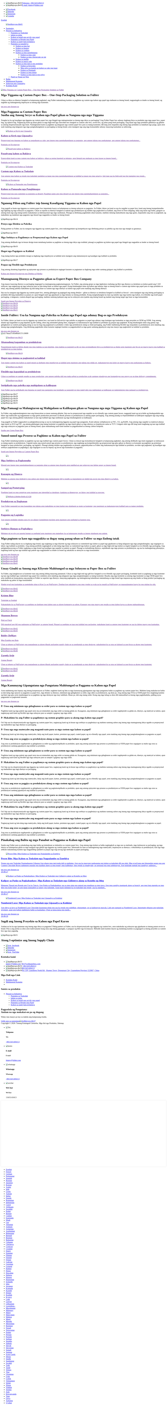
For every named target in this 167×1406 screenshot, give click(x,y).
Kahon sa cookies (22, 50)
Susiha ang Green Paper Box (12, 430)
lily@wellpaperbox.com (31, 964)
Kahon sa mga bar (23, 46)
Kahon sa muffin (22, 59)
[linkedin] (10, 12)
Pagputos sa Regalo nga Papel (22, 39)
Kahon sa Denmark (28, 70)
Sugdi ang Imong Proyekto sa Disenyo (16, 301)
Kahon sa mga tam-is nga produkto (29, 64)
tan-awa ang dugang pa (10, 107)
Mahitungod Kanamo (14, 81)
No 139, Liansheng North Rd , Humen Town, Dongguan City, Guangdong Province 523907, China (60, 970)
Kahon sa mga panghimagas (26, 53)
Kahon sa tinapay (22, 48)
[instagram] (10, 14)
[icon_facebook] (12, 945)
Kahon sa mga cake (28, 55)
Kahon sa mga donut (29, 72)
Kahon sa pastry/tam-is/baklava (23, 42)
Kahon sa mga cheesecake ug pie (33, 57)
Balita (8, 79)
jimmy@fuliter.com (13, 964)
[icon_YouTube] (12, 952)
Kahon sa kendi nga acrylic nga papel (25, 37)
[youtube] (10, 16)
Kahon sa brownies (28, 66)
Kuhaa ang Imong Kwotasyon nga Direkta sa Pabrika (21, 274)
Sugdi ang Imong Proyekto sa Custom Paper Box (20, 452)
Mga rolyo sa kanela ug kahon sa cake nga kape (39, 68)
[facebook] (10, 9)
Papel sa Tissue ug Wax (20, 77)
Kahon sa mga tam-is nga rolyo (33, 75)
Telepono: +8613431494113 (33, 3)
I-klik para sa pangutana (10, 1021)
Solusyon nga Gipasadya (15, 83)
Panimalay (10, 28)
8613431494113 (28, 968)
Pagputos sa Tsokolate (19, 33)
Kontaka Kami (11, 86)
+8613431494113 (29, 966)
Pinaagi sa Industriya (14, 31)
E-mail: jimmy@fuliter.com (32, 5)
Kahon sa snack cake (24, 61)
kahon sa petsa (16, 35)
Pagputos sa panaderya (19, 44)
